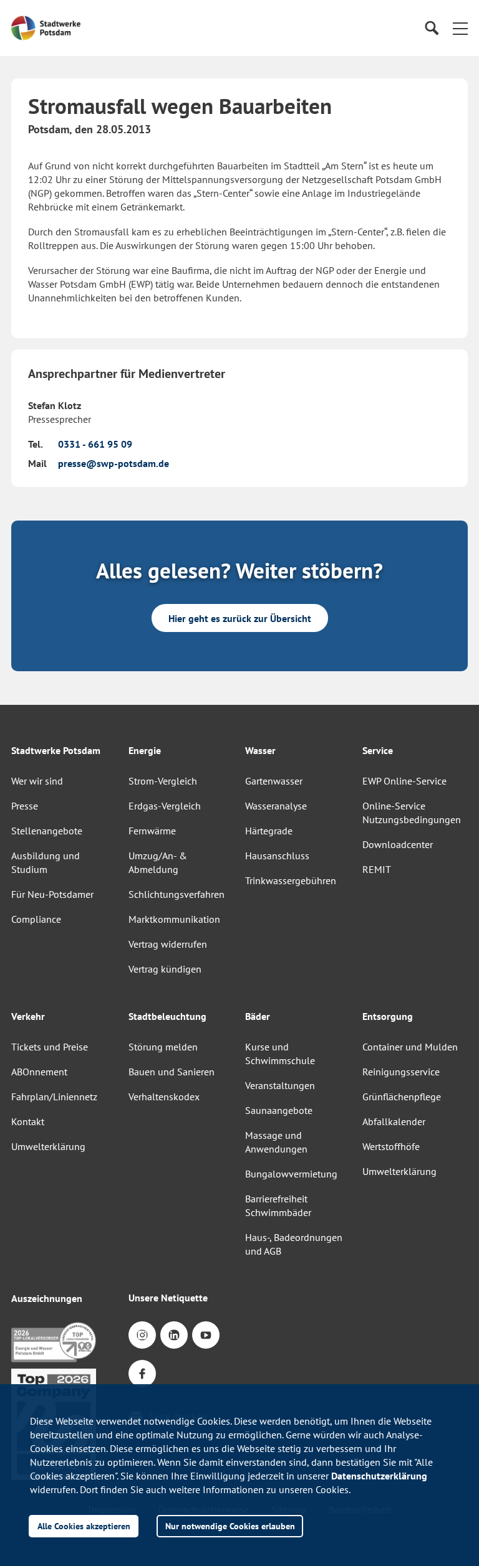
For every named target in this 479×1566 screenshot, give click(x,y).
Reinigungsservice (401, 1071)
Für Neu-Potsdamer (52, 894)
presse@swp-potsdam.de (113, 463)
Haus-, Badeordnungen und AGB (293, 1244)
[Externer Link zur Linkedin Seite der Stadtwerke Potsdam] (174, 1335)
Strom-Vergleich (162, 781)
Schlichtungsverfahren (176, 894)
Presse (24, 806)
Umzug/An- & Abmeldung (157, 862)
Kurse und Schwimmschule (280, 1053)
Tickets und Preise (49, 1046)
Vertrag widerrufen (167, 944)
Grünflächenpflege (401, 1096)
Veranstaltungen (280, 1085)
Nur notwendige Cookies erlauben (230, 1526)
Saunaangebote (278, 1110)
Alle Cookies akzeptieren (83, 1526)
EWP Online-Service (404, 781)
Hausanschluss (277, 855)
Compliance (36, 919)
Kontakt (27, 1121)
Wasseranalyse (276, 806)
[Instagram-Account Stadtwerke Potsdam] (142, 1335)
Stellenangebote (46, 830)
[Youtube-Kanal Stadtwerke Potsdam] (206, 1335)
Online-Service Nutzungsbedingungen (411, 813)
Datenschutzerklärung (379, 1475)
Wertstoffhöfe (391, 1146)
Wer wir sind (37, 781)
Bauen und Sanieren (171, 1071)
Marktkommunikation (174, 919)
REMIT (376, 869)
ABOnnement (39, 1071)
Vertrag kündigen (164, 969)
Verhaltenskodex (164, 1096)
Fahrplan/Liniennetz (54, 1096)
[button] (460, 28)
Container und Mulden (410, 1046)
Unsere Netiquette (168, 1297)
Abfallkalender (393, 1121)
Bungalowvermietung (291, 1173)
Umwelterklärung (48, 1146)
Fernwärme (152, 830)
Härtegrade (269, 830)
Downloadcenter (397, 844)
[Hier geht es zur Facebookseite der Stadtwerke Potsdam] (142, 1373)
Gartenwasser (273, 781)
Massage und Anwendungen (276, 1142)
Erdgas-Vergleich (164, 806)
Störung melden (163, 1046)
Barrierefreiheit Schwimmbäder (278, 1205)
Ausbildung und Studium (45, 862)
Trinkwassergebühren (290, 880)
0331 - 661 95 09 (95, 444)
